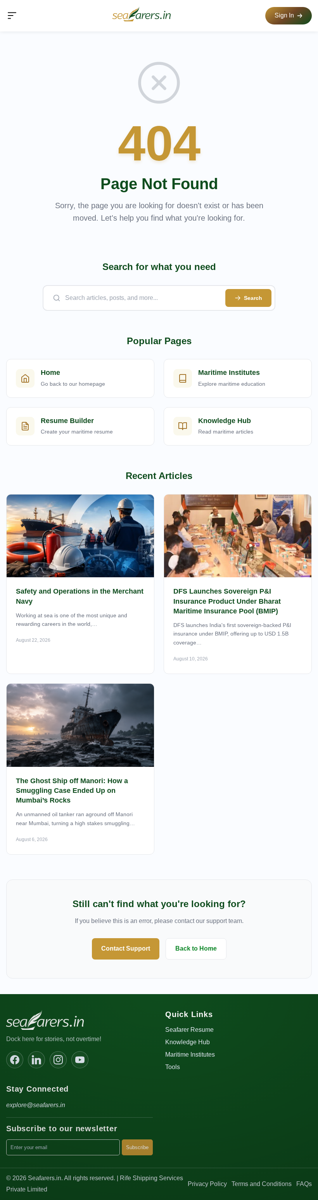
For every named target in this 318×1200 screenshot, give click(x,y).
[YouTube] (79, 1059)
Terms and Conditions (262, 1184)
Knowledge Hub (187, 1042)
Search (253, 298)
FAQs (304, 1184)
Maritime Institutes (190, 1054)
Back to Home (196, 948)
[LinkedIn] (36, 1059)
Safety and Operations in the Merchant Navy (79, 596)
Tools (172, 1067)
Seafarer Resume (189, 1029)
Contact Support (125, 948)
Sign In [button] (284, 15)
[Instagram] (58, 1059)
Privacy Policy (207, 1184)
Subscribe (137, 1147)
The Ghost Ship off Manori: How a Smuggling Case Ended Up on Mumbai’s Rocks (72, 790)
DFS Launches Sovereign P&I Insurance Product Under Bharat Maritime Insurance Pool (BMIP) (227, 601)
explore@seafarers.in (35, 1105)
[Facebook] (14, 1059)
